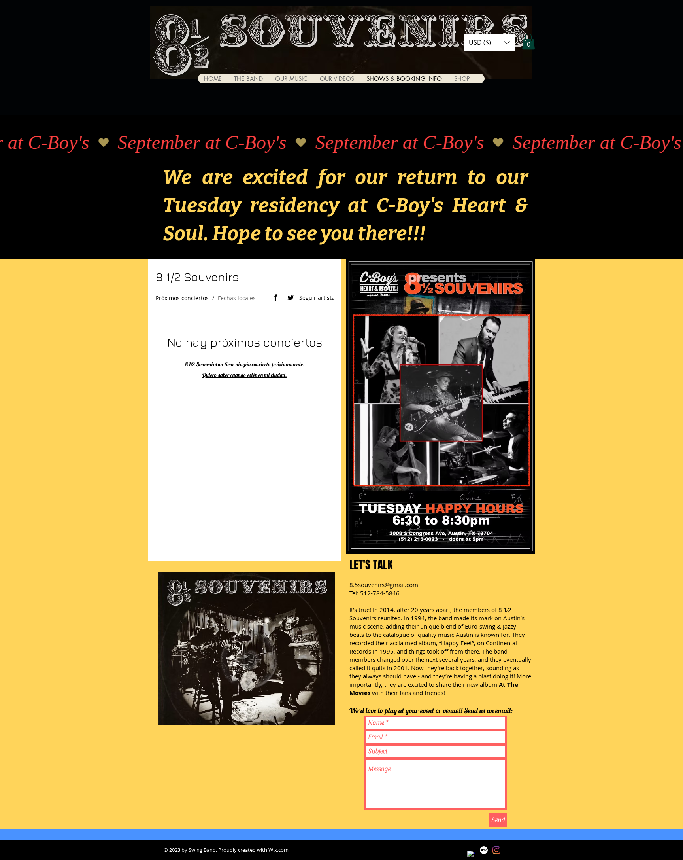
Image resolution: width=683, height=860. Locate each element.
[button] (489, 42)
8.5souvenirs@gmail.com (383, 585)
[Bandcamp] (484, 850)
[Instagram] (496, 850)
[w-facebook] (471, 854)
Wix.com (278, 849)
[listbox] (489, 42)
